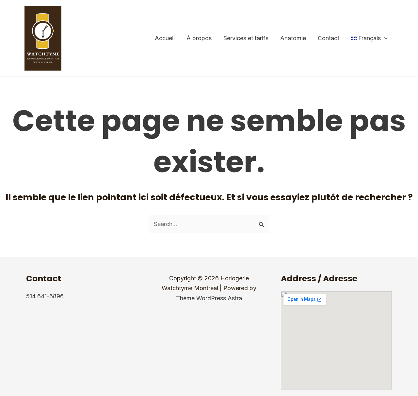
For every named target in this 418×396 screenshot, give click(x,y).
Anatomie (293, 38)
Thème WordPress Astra (209, 298)
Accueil (165, 38)
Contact (328, 38)
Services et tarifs (245, 38)
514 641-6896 (45, 296)
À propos (199, 38)
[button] (384, 38)
